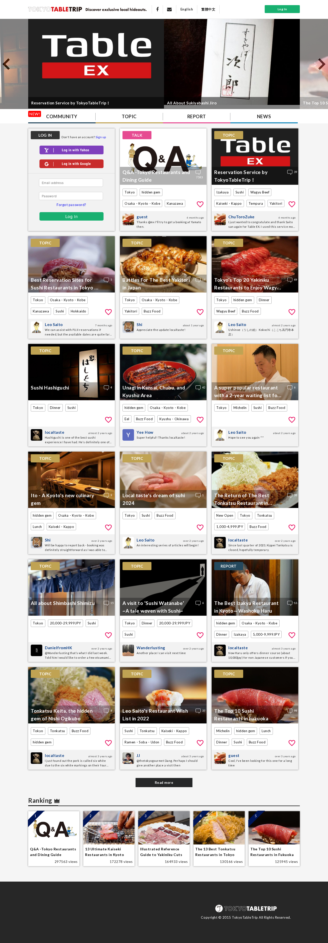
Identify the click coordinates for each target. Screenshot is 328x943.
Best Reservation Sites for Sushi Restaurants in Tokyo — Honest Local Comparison (65, 284)
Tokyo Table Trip (55, 9)
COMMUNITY (61, 116)
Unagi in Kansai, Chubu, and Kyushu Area (153, 391)
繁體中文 (208, 9)
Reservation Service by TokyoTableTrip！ (70, 103)
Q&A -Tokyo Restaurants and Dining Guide (156, 176)
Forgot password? (71, 205)
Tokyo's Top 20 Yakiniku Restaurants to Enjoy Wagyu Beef (247, 284)
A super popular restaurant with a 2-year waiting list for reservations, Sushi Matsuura (248, 392)
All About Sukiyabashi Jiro (192, 103)
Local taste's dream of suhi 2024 (153, 499)
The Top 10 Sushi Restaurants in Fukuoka (241, 714)
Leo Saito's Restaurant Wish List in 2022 (155, 714)
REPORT (196, 116)
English (186, 9)
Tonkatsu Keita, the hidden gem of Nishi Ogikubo (62, 714)
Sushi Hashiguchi (50, 388)
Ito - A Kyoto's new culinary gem (62, 499)
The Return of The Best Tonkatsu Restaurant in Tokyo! (241, 499)
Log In (282, 9)
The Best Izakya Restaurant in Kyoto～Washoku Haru (246, 607)
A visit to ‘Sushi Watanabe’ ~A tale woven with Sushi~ (153, 607)
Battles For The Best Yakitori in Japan (156, 283)
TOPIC (129, 116)
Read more (164, 783)
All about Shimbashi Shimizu (63, 603)
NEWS (264, 116)
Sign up (101, 137)
